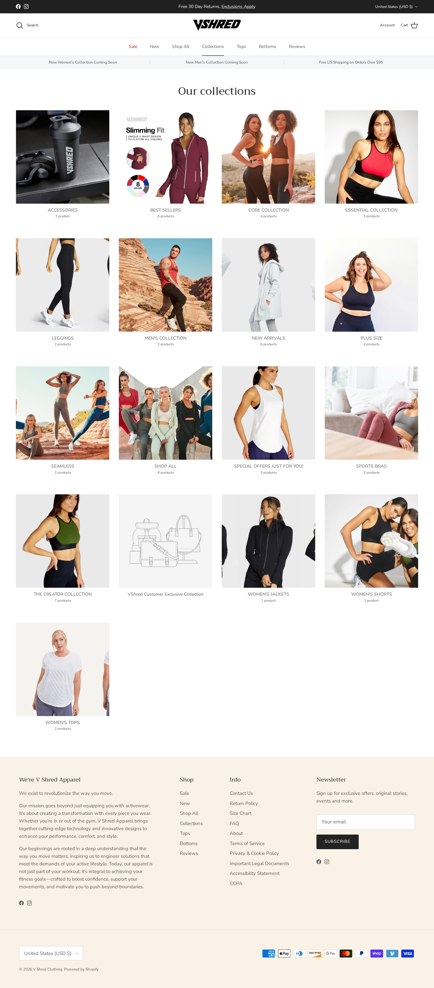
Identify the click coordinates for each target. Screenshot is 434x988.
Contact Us (241, 793)
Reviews (297, 47)
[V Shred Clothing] (217, 25)
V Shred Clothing (47, 969)
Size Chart (240, 813)
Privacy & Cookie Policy (254, 853)
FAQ (234, 823)
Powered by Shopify (81, 969)
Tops (241, 47)
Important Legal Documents (259, 863)
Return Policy (244, 803)
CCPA (236, 883)
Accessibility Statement (254, 873)
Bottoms (267, 47)
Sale (133, 47)
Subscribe (337, 841)
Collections (213, 47)
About (236, 833)
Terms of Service (247, 843)
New (154, 47)
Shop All (180, 47)
